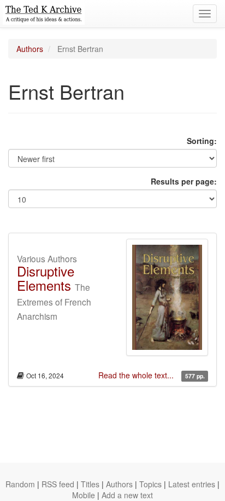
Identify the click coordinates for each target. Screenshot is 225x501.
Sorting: (202, 140)
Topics (150, 484)
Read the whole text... (137, 375)
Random (20, 484)
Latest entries (191, 484)
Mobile (83, 495)
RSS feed (58, 484)
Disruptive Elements (45, 278)
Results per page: (184, 181)
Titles (90, 484)
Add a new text (127, 495)
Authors (29, 48)
